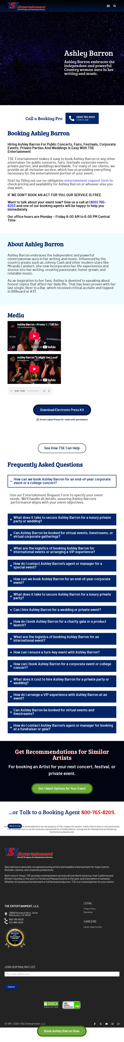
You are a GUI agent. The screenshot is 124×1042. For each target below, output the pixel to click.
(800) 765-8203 (86, 117)
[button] (108, 5)
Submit (11, 987)
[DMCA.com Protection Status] (51, 1008)
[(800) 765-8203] (71, 118)
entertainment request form (86, 180)
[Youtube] (106, 1024)
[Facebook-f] (95, 1024)
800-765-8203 (97, 812)
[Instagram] (112, 1024)
